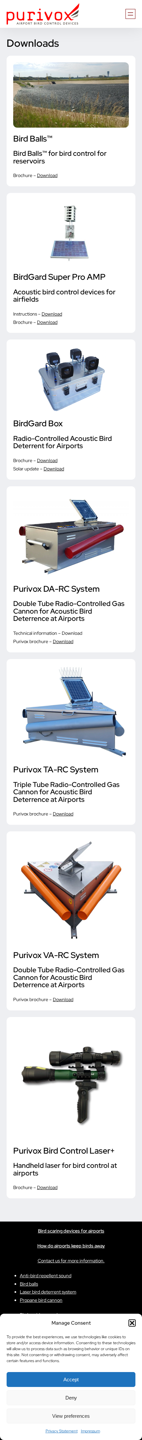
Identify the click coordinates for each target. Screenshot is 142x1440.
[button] (132, 1323)
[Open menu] (130, 14)
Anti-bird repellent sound (45, 1276)
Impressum (90, 1431)
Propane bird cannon (41, 1300)
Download (47, 175)
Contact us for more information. (71, 1261)
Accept (71, 1379)
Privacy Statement (62, 1431)
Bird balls (29, 1284)
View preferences (71, 1416)
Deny (71, 1398)
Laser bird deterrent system (48, 1292)
